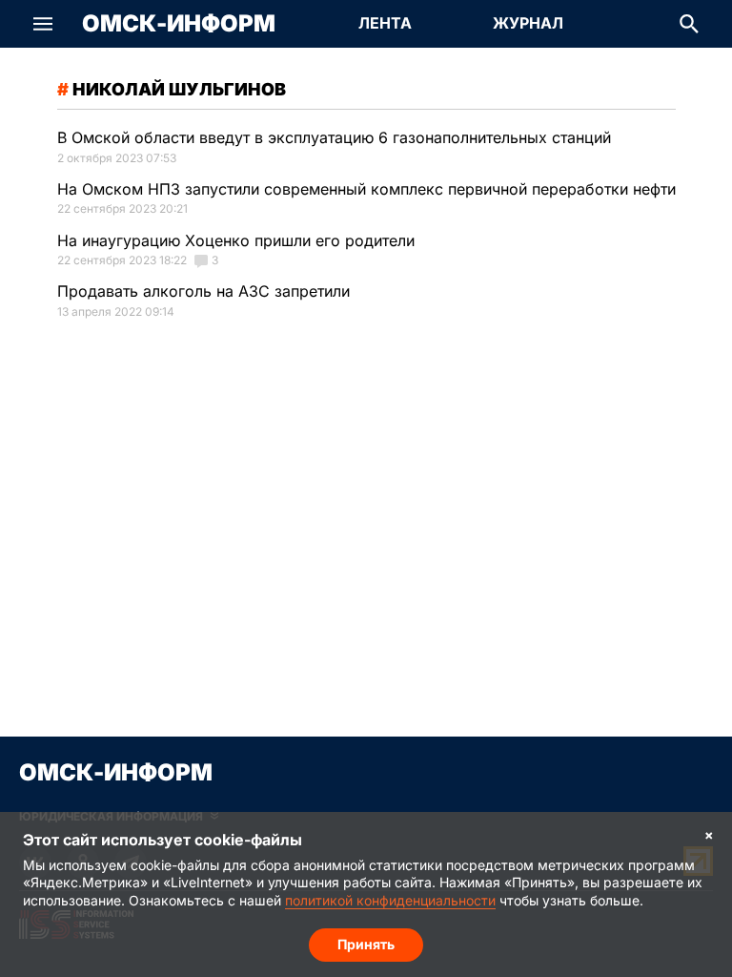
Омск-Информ (178, 23)
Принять (366, 944)
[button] (43, 24)
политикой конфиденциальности (390, 900)
